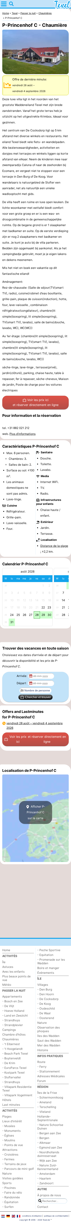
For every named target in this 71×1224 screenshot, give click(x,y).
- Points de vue (12, 1145)
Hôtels (6, 1100)
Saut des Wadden (49, 1040)
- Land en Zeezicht (15, 1015)
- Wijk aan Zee (47, 1160)
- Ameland (44, 1102)
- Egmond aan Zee (49, 1147)
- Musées (8, 1126)
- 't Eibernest (11, 1044)
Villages (42, 985)
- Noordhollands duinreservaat (48, 1154)
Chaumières (10, 1039)
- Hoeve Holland (13, 1011)
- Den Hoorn (45, 994)
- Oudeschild (46, 1008)
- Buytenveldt (11, 1058)
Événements (45, 973)
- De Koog (44, 1004)
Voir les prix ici (36, 402)
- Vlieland (43, 1112)
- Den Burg (44, 989)
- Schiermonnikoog (50, 1097)
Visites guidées (12, 1178)
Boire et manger (48, 968)
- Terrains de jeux (14, 1164)
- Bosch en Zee (12, 1001)
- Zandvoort (45, 1183)
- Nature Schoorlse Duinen (50, 1126)
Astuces (7, 967)
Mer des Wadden (48, 1045)
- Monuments (11, 1131)
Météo (6, 985)
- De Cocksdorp (48, 999)
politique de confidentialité (56, 1216)
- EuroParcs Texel (14, 1068)
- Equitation (45, 955)
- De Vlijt (8, 1006)
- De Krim (8, 1063)
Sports (7, 1183)
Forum (41, 1081)
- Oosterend (45, 1018)
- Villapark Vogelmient (17, 1095)
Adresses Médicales (51, 1076)
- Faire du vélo (12, 1192)
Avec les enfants (13, 971)
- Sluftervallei (11, 1077)
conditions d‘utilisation (32, 1216)
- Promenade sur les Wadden (51, 961)
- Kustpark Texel (13, 1072)
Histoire (42, 1050)
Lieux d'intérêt (12, 1121)
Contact (42, 1207)
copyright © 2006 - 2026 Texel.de (34, 1220)
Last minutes (11, 1104)
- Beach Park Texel (15, 1053)
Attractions (9, 1150)
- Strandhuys (11, 1020)
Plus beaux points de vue (16, 978)
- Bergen (43, 1138)
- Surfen (8, 1207)
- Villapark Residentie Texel (17, 1088)
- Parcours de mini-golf (18, 1169)
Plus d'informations (22, 434)
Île (3, 962)
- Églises (8, 1135)
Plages (7, 1116)
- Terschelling (46, 1107)
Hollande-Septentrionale (47, 1118)
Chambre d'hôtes (14, 1034)
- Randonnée (11, 1197)
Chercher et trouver (38, 697)
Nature (7, 1173)
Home (6, 950)
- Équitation (10, 1202)
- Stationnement (48, 1071)
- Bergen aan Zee (49, 1133)
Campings (9, 1030)
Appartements (12, 996)
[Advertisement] (35, 635)
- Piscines (9, 1188)
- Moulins (8, 1140)
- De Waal (44, 1013)
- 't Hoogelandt (12, 1049)
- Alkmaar (44, 1143)
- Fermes (8, 1159)
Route (41, 1062)
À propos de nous (49, 1195)
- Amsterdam (46, 1174)
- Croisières (10, 1154)
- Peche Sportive (48, 950)
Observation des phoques (48, 1029)
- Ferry (41, 1066)
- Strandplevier (12, 1025)
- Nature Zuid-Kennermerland (47, 1167)
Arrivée (22, 676)
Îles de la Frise (47, 1093)
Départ (22, 683)
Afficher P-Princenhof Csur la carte (36, 812)
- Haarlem (44, 1178)
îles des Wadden (48, 1036)
